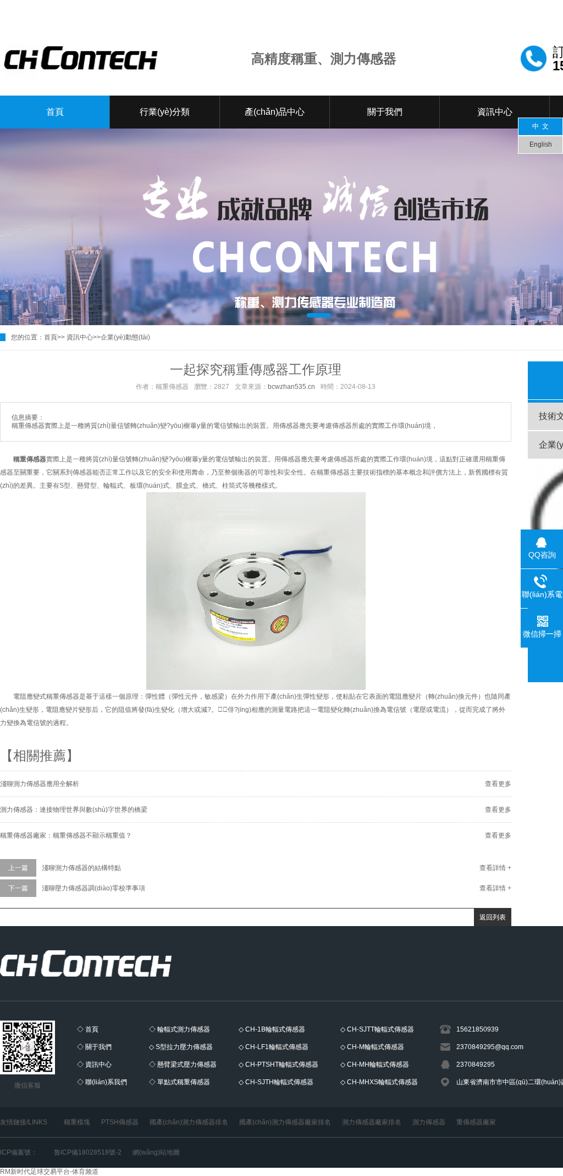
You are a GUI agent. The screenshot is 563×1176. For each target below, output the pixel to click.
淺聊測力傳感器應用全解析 (39, 784)
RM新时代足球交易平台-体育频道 (49, 1171)
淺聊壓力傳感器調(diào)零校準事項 (93, 888)
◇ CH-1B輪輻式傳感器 (272, 1029)
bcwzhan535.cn (291, 387)
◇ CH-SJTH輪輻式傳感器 (276, 1082)
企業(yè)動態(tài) (125, 337)
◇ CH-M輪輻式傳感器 (372, 1047)
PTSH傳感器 (120, 1122)
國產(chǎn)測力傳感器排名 (189, 1122)
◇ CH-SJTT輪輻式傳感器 (377, 1029)
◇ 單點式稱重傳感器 (179, 1082)
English (540, 144)
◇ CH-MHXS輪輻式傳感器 (379, 1082)
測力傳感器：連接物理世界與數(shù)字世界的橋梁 (73, 809)
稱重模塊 (77, 1122)
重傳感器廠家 (476, 1122)
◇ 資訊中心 (94, 1064)
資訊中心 (494, 111)
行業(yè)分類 (165, 111)
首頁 (55, 111)
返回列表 (492, 917)
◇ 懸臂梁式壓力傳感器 (183, 1064)
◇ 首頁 (87, 1029)
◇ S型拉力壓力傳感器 (181, 1047)
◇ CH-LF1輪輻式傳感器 (273, 1047)
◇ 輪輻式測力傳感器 (179, 1029)
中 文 (540, 126)
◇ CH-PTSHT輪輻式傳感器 (278, 1064)
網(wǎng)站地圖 (156, 1152)
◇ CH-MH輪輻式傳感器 (374, 1064)
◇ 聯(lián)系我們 (102, 1082)
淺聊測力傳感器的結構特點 (81, 868)
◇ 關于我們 (94, 1047)
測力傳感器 (428, 1122)
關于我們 (384, 111)
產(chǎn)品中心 (275, 111)
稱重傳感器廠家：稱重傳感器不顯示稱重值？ (66, 835)
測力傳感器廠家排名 (371, 1122)
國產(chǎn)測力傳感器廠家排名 (285, 1122)
